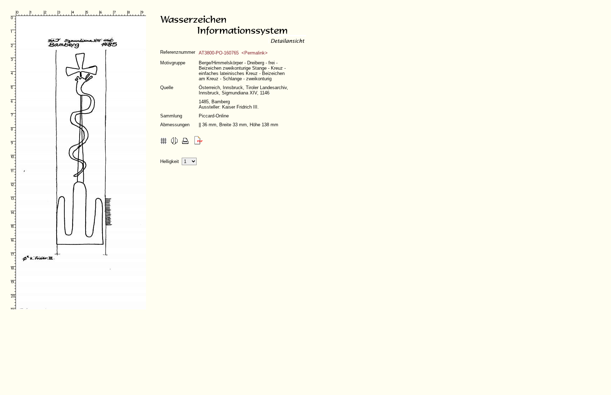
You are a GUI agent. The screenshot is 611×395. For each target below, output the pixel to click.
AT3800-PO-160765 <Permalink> (233, 53)
